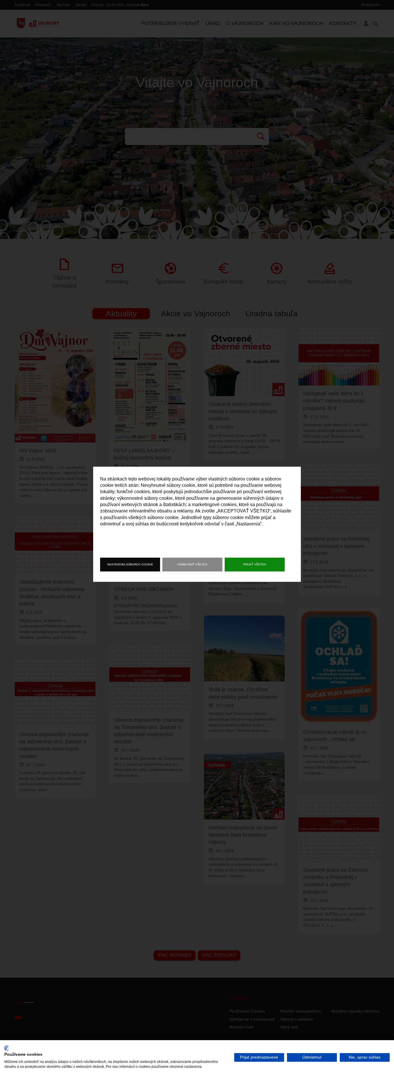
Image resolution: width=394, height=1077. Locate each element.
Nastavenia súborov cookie (130, 564)
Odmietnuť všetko (192, 564)
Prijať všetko (254, 564)
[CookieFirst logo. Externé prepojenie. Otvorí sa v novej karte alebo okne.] (6, 1048)
